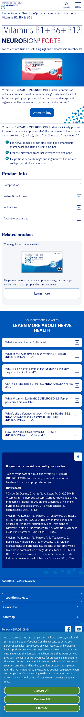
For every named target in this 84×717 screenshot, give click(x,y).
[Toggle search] (66, 5)
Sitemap (9, 617)
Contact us (10, 607)
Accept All (41, 690)
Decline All (42, 699)
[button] (42, 185)
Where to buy (42, 113)
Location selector (18, 597)
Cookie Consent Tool (16, 677)
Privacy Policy (26, 669)
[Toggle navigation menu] (78, 5)
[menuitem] (12, 13)
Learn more (42, 293)
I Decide (42, 708)
